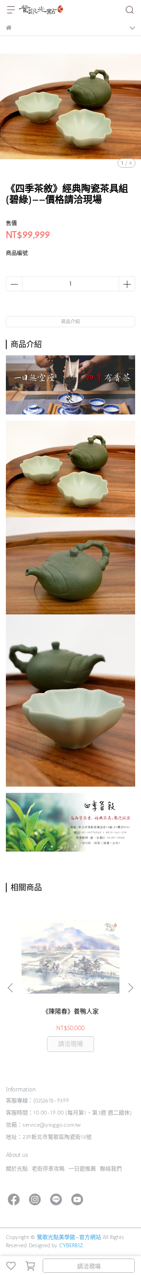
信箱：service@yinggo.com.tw (43, 1125)
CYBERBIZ (71, 1245)
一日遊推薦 (82, 1168)
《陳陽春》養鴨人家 (70, 1011)
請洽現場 (89, 1266)
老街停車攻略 (48, 1168)
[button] (130, 987)
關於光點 (17, 1168)
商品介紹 (70, 321)
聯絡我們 (111, 1168)
